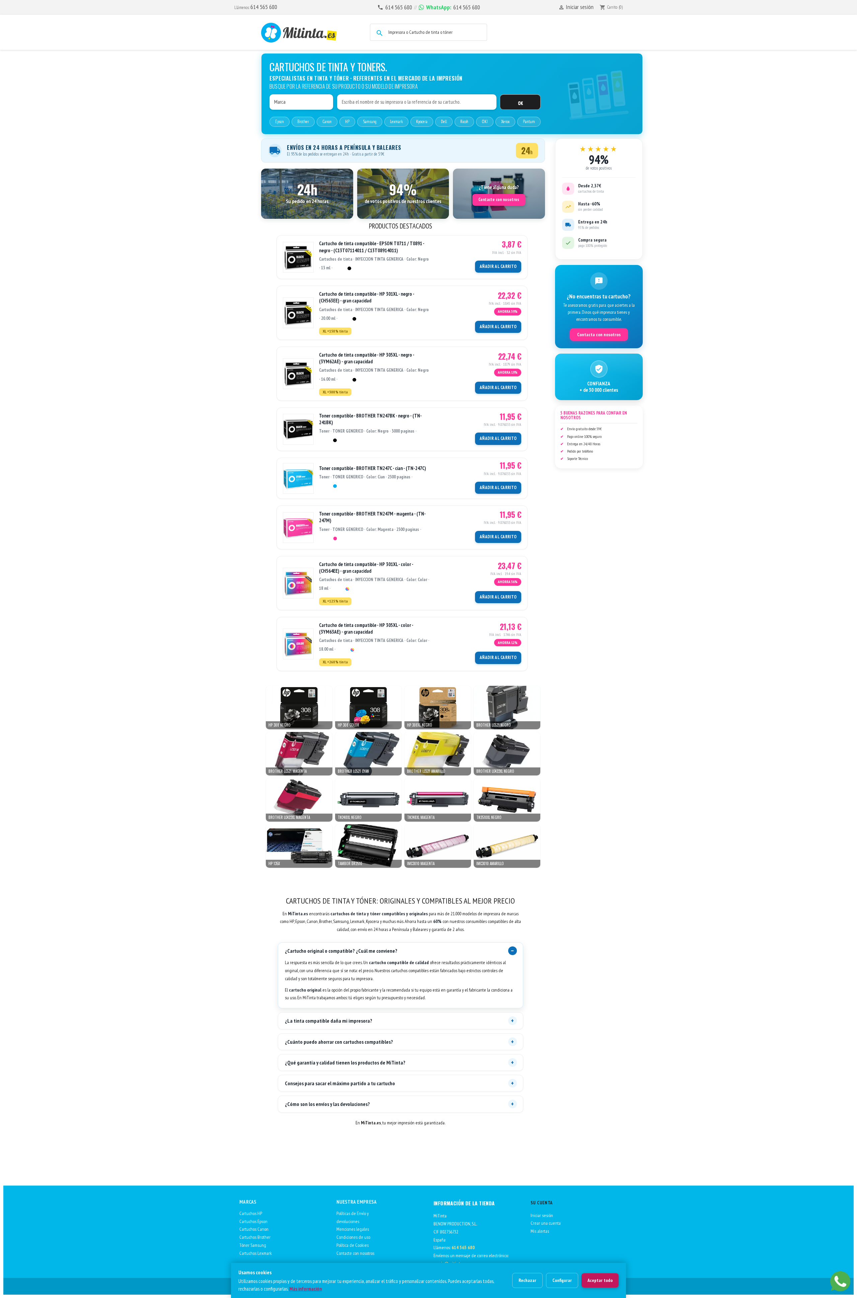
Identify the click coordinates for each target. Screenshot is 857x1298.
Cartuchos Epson (253, 1221)
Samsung (370, 121)
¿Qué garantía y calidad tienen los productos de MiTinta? (345, 1062)
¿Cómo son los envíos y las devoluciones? (327, 1104)
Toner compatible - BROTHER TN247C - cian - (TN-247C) (372, 468)
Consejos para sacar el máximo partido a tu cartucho (340, 1083)
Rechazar (527, 1280)
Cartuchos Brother (254, 1237)
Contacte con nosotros (498, 199)
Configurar (562, 1280)
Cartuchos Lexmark (255, 1253)
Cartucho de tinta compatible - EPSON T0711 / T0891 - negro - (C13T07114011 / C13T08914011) (371, 246)
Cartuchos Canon (253, 1229)
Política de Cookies (352, 1245)
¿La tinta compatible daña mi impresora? (328, 1020)
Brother (303, 121)
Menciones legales (352, 1229)
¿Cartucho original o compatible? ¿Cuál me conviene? (341, 950)
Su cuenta (542, 1203)
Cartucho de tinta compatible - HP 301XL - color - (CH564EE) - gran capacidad (366, 567)
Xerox (505, 121)
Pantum (529, 121)
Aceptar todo (600, 1280)
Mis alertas (540, 1231)
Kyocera (421, 121)
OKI (485, 121)
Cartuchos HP (250, 1213)
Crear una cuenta (546, 1223)
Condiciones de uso (353, 1237)
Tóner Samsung (252, 1245)
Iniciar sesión (542, 1215)
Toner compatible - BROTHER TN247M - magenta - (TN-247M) (372, 517)
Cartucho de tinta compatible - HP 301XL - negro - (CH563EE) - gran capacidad (366, 297)
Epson (279, 121)
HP (347, 121)
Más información (305, 1289)
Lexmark (396, 121)
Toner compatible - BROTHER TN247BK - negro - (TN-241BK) (370, 419)
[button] (307, 194)
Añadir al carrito (498, 266)
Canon (327, 121)
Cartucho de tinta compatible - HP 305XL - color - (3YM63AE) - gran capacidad (366, 628)
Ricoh (464, 121)
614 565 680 (263, 7)
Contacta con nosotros (599, 335)
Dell (444, 121)
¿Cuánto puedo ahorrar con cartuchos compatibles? (339, 1041)
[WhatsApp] (840, 1281)
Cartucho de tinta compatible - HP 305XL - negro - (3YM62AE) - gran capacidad (366, 358)
